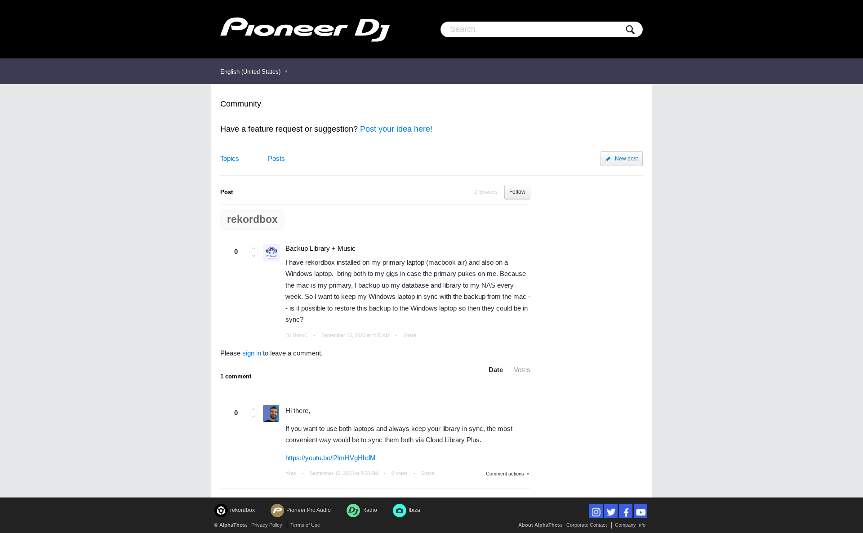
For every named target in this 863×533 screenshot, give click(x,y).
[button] (253, 248)
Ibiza (414, 510)
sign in (251, 353)
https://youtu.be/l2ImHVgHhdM (330, 458)
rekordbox (252, 219)
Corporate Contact (586, 525)
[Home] (305, 29)
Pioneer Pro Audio (308, 510)
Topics (229, 158)
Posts (276, 158)
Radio (369, 510)
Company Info (630, 525)
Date (496, 369)
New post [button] (626, 158)
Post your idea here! (396, 128)
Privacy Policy (266, 525)
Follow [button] (517, 192)
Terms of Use (305, 525)
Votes (522, 369)
